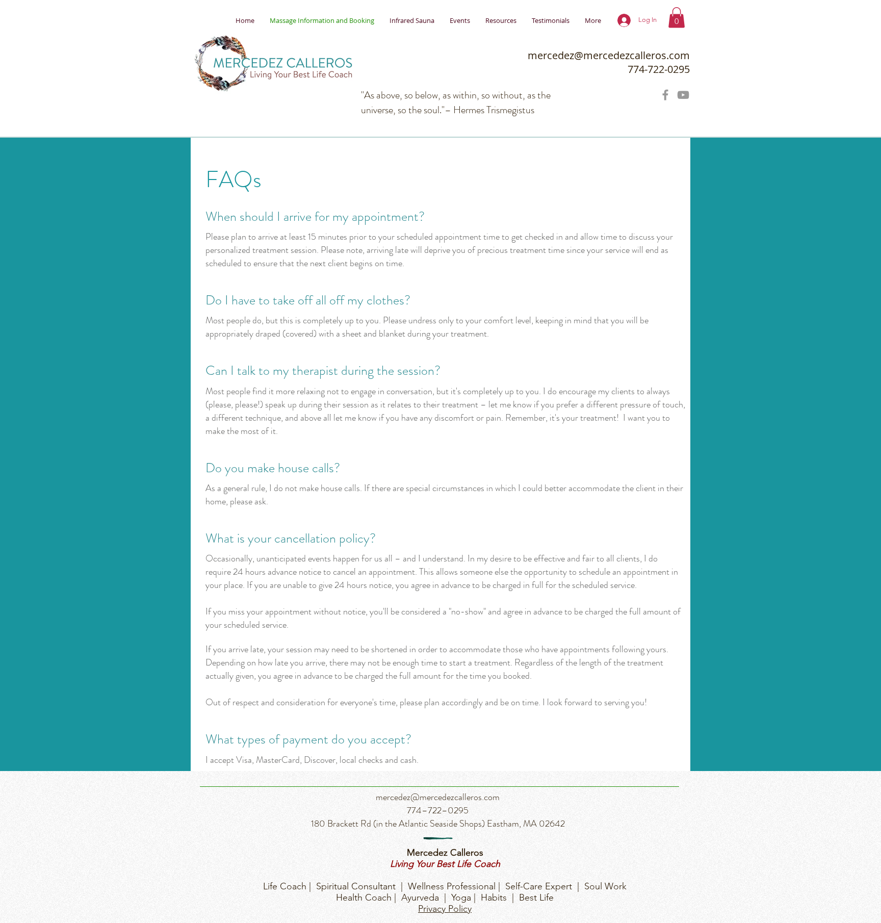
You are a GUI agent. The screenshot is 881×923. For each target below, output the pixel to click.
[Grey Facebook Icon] (665, 95)
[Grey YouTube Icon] (683, 95)
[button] (676, 17)
